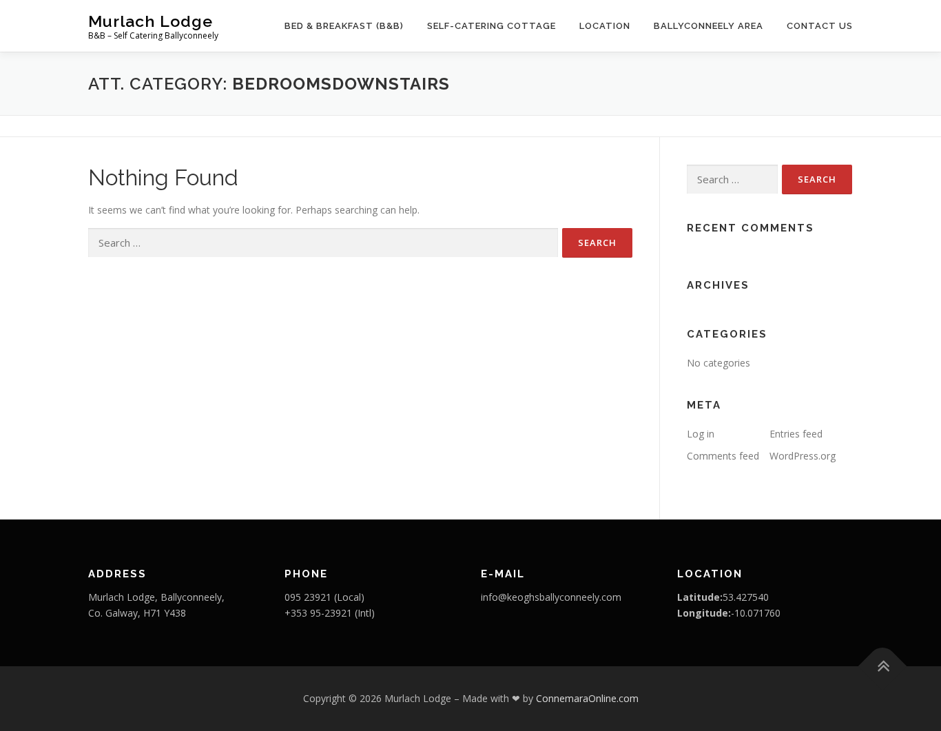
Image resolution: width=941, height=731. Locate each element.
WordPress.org (802, 455)
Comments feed (723, 455)
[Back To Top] (882, 666)
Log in (700, 433)
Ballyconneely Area (708, 26)
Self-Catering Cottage (491, 26)
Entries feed (796, 433)
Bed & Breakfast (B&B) (344, 26)
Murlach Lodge (150, 21)
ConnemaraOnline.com (587, 698)
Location (604, 26)
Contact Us (820, 26)
